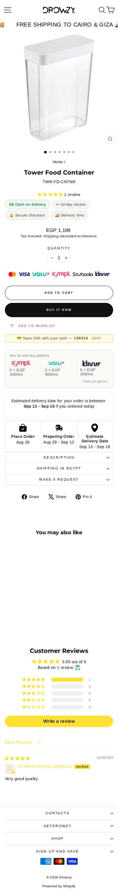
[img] (17, 758)
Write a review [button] (59, 721)
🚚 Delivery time (69, 215)
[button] (51, 194)
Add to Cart (25, 617)
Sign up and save (57, 851)
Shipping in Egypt (59, 468)
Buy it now (59, 309)
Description (59, 457)
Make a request (59, 479)
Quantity (59, 248)
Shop (57, 839)
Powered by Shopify (58, 886)
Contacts (58, 813)
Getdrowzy (58, 826)
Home (58, 162)
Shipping (51, 236)
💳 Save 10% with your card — (59, 338)
